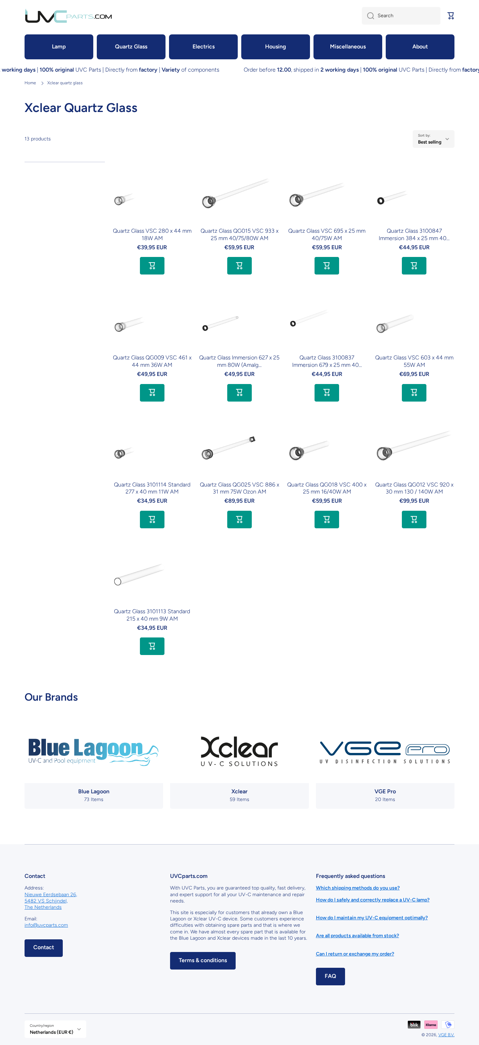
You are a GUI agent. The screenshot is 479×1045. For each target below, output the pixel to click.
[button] (450, 15)
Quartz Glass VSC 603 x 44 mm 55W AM (414, 361)
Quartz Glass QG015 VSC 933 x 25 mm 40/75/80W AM (239, 234)
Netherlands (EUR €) (51, 1032)
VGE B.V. (446, 1034)
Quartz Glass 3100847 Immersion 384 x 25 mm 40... (414, 234)
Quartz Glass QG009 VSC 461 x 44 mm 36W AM (152, 361)
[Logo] (68, 15)
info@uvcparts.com (46, 925)
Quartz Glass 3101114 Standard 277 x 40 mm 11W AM (152, 488)
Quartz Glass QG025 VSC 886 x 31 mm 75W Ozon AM (239, 488)
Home (30, 82)
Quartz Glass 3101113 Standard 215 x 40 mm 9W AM (152, 615)
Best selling (429, 142)
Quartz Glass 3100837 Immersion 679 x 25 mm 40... (327, 361)
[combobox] (401, 16)
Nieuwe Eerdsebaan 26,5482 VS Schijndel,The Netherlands (51, 901)
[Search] (368, 16)
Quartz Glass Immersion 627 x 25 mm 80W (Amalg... (239, 361)
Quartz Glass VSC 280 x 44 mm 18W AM (152, 234)
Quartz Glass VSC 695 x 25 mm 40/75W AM (326, 234)
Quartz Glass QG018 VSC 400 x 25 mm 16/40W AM (326, 488)
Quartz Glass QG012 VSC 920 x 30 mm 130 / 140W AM (414, 488)
